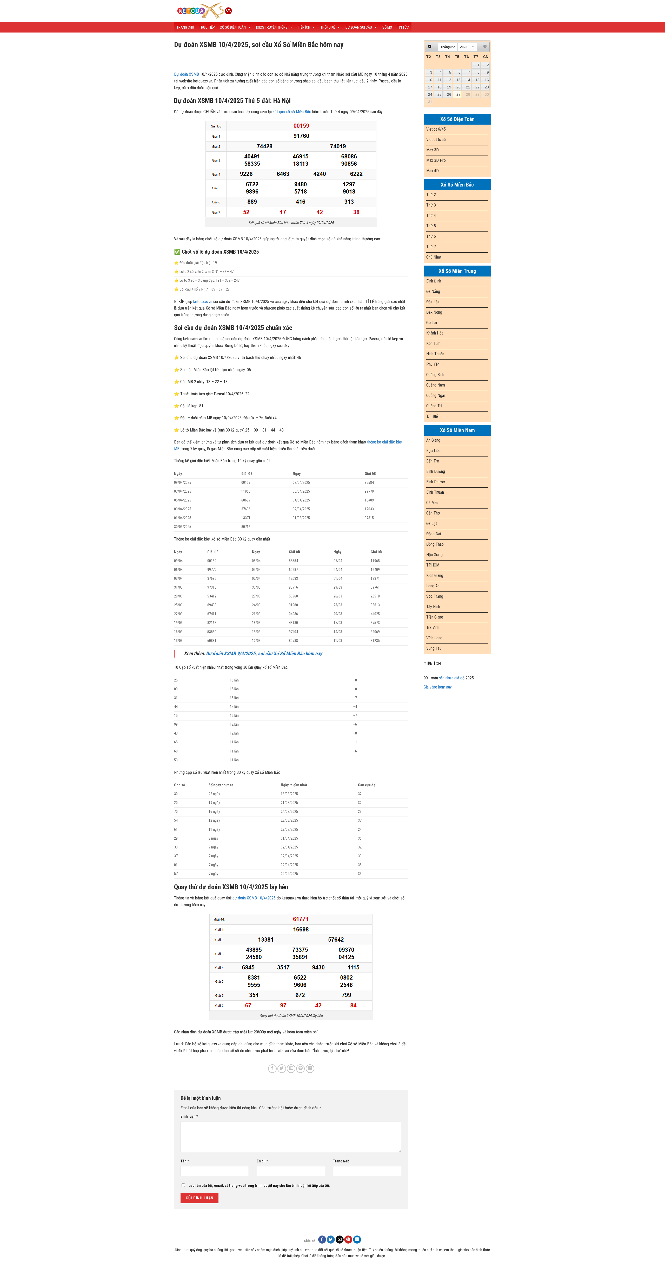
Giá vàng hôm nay (438, 687)
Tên (185, 1161)
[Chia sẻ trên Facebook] (272, 1068)
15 (477, 80)
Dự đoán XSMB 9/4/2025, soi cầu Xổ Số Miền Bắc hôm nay (264, 654)
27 (458, 94)
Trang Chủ (185, 27)
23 (487, 87)
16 (487, 80)
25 (439, 94)
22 (477, 87)
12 (449, 80)
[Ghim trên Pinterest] (300, 1068)
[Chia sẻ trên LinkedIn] (310, 1068)
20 (458, 87)
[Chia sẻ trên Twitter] (281, 1068)
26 (449, 94)
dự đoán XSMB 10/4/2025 (254, 898)
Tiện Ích (304, 27)
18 (439, 87)
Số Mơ (387, 27)
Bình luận (189, 1116)
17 (430, 87)
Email (262, 1161)
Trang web (341, 1161)
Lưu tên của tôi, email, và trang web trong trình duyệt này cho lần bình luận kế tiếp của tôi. (259, 1185)
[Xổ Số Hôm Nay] (265, 11)
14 (468, 80)
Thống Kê (328, 27)
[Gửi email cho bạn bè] (291, 1068)
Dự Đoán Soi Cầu (358, 27)
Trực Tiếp (207, 27)
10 (430, 80)
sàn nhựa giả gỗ (451, 677)
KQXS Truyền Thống (272, 27)
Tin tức (403, 27)
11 (440, 80)
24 (430, 94)
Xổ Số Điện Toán (233, 27)
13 (458, 80)
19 (449, 87)
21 (468, 87)
